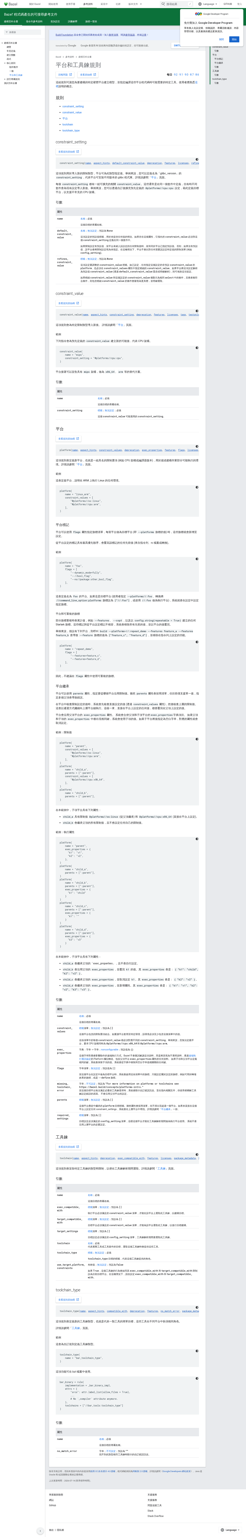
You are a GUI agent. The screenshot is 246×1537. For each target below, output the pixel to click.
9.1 (181, 74)
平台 (65, 118)
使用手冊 (70, 4)
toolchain (67, 124)
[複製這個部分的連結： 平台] (68, 429)
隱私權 (60, 1530)
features (170, 163)
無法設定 (92, 230)
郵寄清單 (113, 34)
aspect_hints (102, 163)
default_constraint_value (128, 163)
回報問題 (65, 74)
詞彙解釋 (72, 21)
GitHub (228, 4)
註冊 (144, 34)
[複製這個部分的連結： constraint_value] (88, 294)
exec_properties (152, 450)
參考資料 (88, 4)
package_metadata (185, 1158)
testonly (194, 314)
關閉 (221, 39)
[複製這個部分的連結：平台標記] (72, 525)
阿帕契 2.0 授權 (140, 1471)
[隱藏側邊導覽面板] (40, 1531)
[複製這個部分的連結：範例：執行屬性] (77, 832)
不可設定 (91, 1083)
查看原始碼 (88, 74)
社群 (118, 4)
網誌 (51, 1500)
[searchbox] (22, 32)
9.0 (186, 74)
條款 (51, 1530)
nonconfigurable (109, 1049)
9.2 (176, 74)
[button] (22, 43)
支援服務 (152, 1500)
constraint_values (110, 450)
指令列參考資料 (34, 21)
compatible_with (117, 1311)
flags (181, 450)
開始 (234, 39)
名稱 (82, 218)
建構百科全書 (11, 21)
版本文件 (133, 4)
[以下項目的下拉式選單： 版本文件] (142, 4)
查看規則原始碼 (68, 151)
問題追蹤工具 (155, 1505)
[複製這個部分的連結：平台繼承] (72, 687)
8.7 (192, 74)
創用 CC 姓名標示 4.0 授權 (102, 1471)
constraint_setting (73, 106)
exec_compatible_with (131, 1158)
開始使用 (53, 4)
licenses (183, 163)
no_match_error (170, 1311)
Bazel (58, 57)
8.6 (197, 74)
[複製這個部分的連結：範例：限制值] (75, 732)
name (88, 163)
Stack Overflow (156, 1516)
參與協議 (130, 34)
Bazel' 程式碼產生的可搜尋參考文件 (30, 14)
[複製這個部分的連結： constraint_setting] (90, 142)
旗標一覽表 (91, 21)
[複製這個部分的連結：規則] (67, 98)
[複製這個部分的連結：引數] (65, 203)
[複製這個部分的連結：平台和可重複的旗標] (83, 614)
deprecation (154, 163)
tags (183, 314)
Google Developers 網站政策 (177, 1471)
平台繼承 (166, 1109)
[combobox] (176, 4)
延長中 (104, 4)
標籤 (82, 259)
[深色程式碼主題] (197, 159)
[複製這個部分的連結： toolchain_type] (84, 1290)
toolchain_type (71, 130)
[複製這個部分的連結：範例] (64, 334)
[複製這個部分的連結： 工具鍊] (72, 1137)
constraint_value (72, 112)
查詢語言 (55, 21)
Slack (150, 1510)
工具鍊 (161, 1168)
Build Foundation (64, 34)
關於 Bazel (34, 4)
